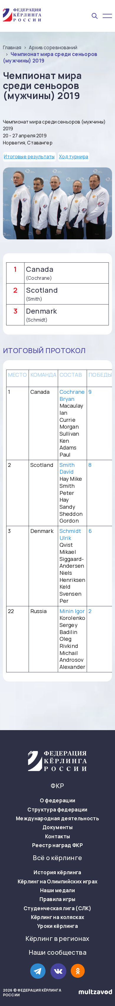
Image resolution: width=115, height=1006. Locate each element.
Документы (57, 827)
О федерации (57, 800)
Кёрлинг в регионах (57, 938)
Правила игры (57, 899)
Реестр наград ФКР (57, 845)
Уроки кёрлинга (57, 926)
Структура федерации (57, 809)
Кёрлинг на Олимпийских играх (58, 881)
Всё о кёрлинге (57, 858)
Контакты (57, 836)
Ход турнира (73, 156)
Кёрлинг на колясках (57, 917)
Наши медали (57, 890)
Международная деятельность (57, 818)
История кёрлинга (57, 872)
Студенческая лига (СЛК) (57, 908)
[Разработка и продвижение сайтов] (95, 993)
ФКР (57, 786)
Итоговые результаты (29, 156)
